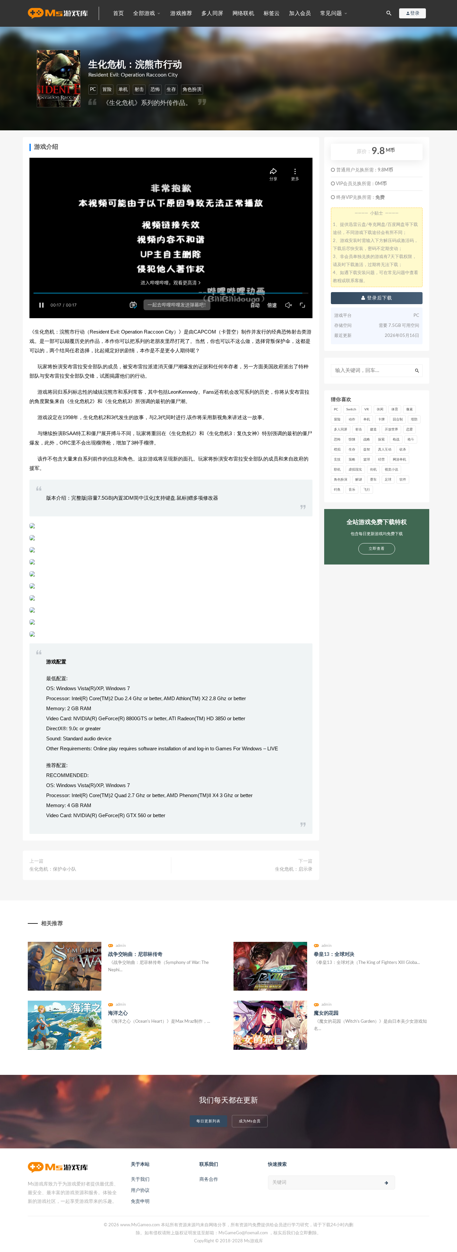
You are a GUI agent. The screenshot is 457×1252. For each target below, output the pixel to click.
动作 (352, 419)
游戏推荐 (181, 13)
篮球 (366, 459)
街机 (373, 469)
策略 (352, 459)
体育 (394, 409)
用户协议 (140, 1190)
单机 (123, 89)
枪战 (396, 439)
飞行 (366, 489)
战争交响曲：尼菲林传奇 (135, 954)
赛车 (373, 479)
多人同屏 (212, 13)
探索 (381, 439)
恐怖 (155, 89)
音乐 (352, 489)
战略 (366, 439)
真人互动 (384, 449)
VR (366, 409)
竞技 (337, 459)
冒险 (107, 89)
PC (93, 89)
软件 (402, 479)
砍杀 (402, 449)
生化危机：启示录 (293, 869)
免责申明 (140, 1201)
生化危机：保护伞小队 (52, 869)
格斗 (410, 439)
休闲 (380, 409)
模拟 (337, 449)
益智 (366, 449)
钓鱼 (337, 489)
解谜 (358, 479)
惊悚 (352, 439)
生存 (171, 89)
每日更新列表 (208, 1121)
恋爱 (409, 429)
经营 (381, 459)
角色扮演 (192, 89)
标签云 (272, 13)
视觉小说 (391, 469)
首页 (118, 13)
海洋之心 (118, 1013)
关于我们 (140, 1179)
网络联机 (243, 13)
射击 (139, 89)
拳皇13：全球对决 (334, 954)
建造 (373, 429)
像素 (409, 409)
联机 (337, 469)
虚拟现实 (355, 469)
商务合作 (208, 1179)
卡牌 (381, 419)
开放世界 (391, 429)
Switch (351, 409)
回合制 (398, 419)
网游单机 (399, 459)
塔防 (414, 419)
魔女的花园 (326, 1013)
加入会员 (300, 13)
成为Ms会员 (250, 1121)
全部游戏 (144, 13)
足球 (388, 479)
